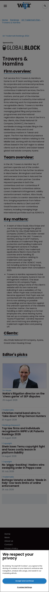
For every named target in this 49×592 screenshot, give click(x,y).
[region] (24, 571)
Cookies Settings (24, 587)
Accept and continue (24, 581)
